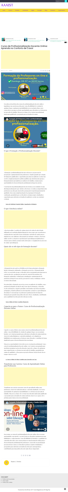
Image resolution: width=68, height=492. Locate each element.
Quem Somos (61, 10)
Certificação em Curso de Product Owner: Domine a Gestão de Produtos (36, 41)
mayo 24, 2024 (5, 70)
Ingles (32, 10)
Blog (46, 10)
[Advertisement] (34, 23)
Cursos (10, 10)
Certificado (25, 10)
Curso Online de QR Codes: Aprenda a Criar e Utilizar (13, 41)
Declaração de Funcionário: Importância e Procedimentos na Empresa (58, 41)
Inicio (4, 10)
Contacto (52, 10)
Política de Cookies (7, 482)
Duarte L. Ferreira (16, 461)
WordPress (27, 490)
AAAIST (7, 5)
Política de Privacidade (8, 479)
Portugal (39, 10)
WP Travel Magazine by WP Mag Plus (40, 490)
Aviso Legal (5, 481)
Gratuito (17, 10)
